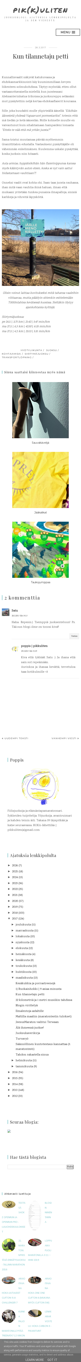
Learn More (34, 1360)
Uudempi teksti (16, 738)
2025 (15, 872)
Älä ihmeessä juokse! (30, 1028)
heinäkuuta (23, 954)
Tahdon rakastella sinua (32, 1055)
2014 (15, 1084)
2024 (15, 877)
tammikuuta (24, 1066)
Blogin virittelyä (27, 1005)
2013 (15, 1090)
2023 (15, 883)
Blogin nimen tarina (48, 1213)
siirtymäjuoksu (36, 353)
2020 (15, 901)
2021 (15, 895)
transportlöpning (17, 357)
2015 (15, 1078)
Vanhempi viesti (64, 738)
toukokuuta (24, 966)
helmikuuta (24, 1061)
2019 (15, 907)
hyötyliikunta (31, 350)
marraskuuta (25, 931)
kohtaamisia (11, 353)
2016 (15, 1072)
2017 (15, 919)
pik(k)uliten (40, 9)
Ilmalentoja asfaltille (30, 1011)
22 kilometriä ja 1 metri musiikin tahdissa (44, 1000)
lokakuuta (23, 936)
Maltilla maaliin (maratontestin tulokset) (44, 1017)
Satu (15, 611)
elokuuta (22, 948)
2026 (15, 866)
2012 (15, 1096)
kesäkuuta (23, 960)
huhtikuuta (23, 972)
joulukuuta (23, 925)
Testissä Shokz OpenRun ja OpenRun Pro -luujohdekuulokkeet (13, 1217)
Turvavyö (22, 1039)
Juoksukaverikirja (28, 1033)
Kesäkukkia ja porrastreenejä (35, 983)
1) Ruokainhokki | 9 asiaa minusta (38, 989)
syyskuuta (22, 942)
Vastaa (74, 636)
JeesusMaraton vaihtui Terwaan (37, 1022)
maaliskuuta (24, 978)
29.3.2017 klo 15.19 (29, 651)
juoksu (51, 350)
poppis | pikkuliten (34, 646)
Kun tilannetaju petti (30, 994)
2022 (15, 889)
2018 (15, 913)
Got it (52, 1360)
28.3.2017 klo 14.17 (20, 615)
